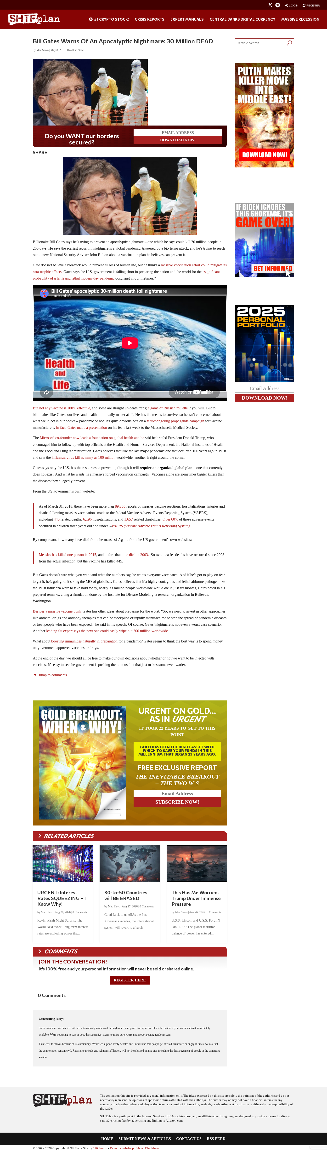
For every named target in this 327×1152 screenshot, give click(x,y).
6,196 (87, 518)
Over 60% (170, 518)
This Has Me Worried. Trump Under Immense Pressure (196, 897)
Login (293, 5)
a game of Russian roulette (167, 407)
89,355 (120, 505)
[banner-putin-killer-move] (264, 166)
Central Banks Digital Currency (242, 19)
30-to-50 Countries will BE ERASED (125, 894)
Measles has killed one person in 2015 (67, 554)
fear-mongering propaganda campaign (175, 420)
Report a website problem (126, 1147)
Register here (130, 979)
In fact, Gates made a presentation (81, 426)
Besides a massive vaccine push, (57, 610)
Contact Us (189, 1138)
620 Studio (100, 1147)
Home (107, 1138)
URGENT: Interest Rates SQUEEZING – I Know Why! (61, 897)
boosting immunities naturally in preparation (84, 640)
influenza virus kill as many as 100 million (83, 456)
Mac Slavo (42, 50)
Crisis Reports (149, 19)
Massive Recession (300, 19)
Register (313, 5)
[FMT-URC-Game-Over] (264, 276)
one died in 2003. (136, 554)
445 (57, 518)
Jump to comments (52, 674)
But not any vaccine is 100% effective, (62, 407)
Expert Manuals (187, 19)
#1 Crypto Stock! (111, 19)
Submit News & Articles (144, 1138)
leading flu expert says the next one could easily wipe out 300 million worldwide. (107, 630)
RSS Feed (216, 1138)
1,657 (128, 518)
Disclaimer (152, 1147)
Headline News (76, 50)
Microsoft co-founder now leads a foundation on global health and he (92, 437)
